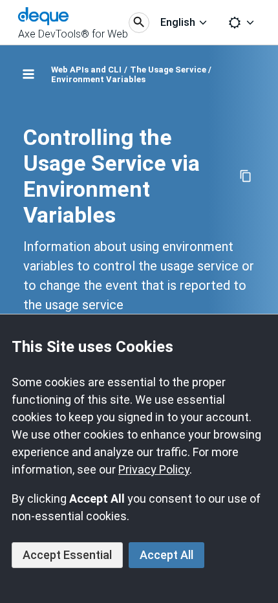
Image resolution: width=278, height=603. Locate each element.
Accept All (166, 555)
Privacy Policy (153, 469)
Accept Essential (67, 555)
